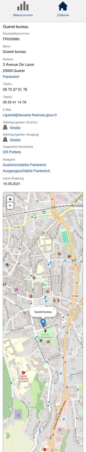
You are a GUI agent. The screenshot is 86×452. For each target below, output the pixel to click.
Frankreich (11, 76)
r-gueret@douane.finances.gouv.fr (30, 114)
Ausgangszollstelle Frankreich (26, 170)
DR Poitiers (12, 151)
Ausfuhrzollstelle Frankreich (24, 164)
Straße (15, 127)
